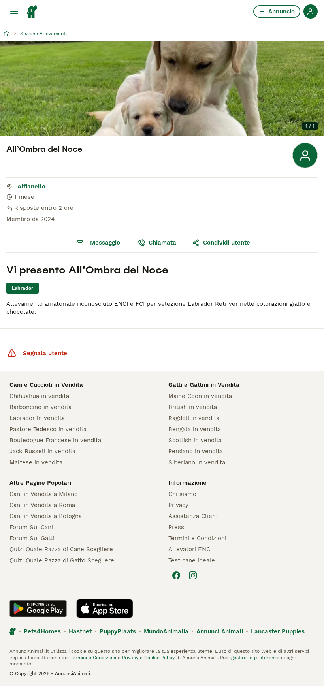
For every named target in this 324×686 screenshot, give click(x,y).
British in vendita (192, 407)
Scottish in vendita (195, 440)
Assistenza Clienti (194, 516)
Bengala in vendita (194, 429)
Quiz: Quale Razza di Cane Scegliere (61, 549)
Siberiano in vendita (196, 462)
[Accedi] (310, 11)
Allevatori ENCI (190, 549)
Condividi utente (226, 242)
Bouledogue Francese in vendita (55, 440)
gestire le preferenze (254, 657)
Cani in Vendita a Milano (43, 494)
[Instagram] (193, 575)
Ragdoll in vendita (193, 418)
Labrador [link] (22, 288)
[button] (162, 88)
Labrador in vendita (37, 418)
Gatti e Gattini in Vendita (203, 384)
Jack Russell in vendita (42, 451)
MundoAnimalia (166, 631)
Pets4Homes (42, 631)
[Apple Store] (104, 608)
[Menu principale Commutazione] (14, 11)
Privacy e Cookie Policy (148, 657)
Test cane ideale (191, 560)
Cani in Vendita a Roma (42, 505)
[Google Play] (38, 608)
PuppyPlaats (118, 631)
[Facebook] (176, 575)
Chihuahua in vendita (39, 396)
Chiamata (162, 242)
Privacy (178, 505)
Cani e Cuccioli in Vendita (46, 384)
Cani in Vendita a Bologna (45, 516)
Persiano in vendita (195, 451)
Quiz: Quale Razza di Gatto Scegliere (61, 560)
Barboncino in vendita (40, 407)
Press (176, 527)
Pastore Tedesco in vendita (48, 429)
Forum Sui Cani (31, 527)
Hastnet (80, 631)
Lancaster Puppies (278, 631)
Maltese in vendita (35, 462)
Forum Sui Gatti (31, 538)
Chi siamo (182, 494)
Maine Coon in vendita (200, 396)
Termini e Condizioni (197, 538)
